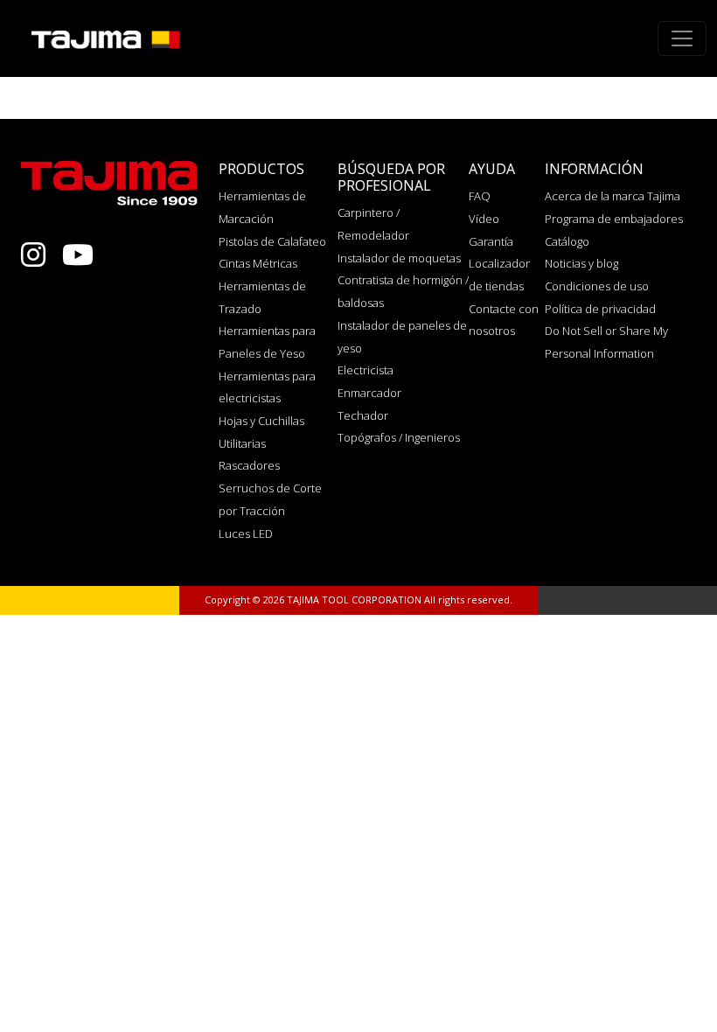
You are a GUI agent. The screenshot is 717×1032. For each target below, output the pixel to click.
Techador (363, 415)
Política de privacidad (600, 309)
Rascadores (249, 465)
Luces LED (246, 533)
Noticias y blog (581, 263)
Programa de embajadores (614, 219)
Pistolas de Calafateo (272, 241)
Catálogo (567, 241)
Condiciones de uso (597, 286)
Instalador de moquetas (399, 258)
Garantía (491, 241)
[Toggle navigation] (682, 38)
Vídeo (484, 219)
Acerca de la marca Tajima (612, 196)
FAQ (480, 196)
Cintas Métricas (258, 263)
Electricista (365, 370)
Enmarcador (369, 393)
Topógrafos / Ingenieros (399, 437)
